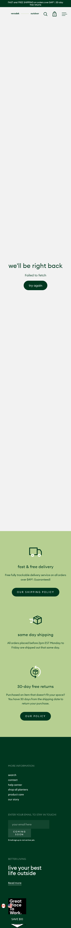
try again (35, 285)
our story (13, 799)
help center (15, 784)
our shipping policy (35, 592)
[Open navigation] (64, 14)
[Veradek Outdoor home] (25, 13)
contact (13, 779)
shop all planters (18, 789)
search (12, 775)
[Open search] (46, 14)
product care (16, 794)
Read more (14, 882)
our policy (35, 716)
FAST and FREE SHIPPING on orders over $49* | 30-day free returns (35, 3)
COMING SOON (19, 833)
